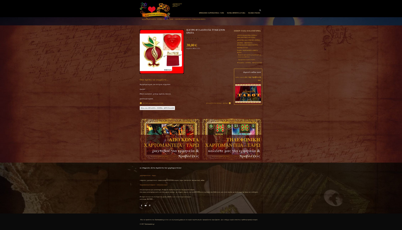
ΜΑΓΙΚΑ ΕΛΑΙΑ (242, 48)
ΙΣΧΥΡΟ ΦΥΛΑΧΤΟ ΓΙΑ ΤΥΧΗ (153, 103)
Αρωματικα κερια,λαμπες (246, 60)
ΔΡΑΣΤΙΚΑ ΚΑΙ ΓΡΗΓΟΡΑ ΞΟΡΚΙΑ (248, 40)
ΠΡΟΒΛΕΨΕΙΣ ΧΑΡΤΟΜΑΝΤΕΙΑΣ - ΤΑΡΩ (211, 13)
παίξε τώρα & (240, 77)
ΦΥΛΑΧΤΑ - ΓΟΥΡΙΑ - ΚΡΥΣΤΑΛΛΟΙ (249, 63)
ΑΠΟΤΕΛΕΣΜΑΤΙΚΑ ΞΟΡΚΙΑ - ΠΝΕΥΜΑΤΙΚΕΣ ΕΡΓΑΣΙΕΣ (247, 36)
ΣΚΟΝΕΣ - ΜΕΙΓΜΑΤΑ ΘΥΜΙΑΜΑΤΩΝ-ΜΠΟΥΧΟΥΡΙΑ (247, 44)
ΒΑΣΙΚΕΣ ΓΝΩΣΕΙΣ (254, 13)
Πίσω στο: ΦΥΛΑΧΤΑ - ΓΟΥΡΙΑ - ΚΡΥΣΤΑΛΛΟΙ (157, 108)
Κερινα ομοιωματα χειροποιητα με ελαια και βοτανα (249, 56)
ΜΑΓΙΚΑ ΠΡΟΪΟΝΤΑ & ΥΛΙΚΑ (236, 13)
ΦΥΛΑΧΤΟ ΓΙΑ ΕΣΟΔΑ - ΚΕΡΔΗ (217, 103)
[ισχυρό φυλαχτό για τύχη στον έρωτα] (162, 51)
